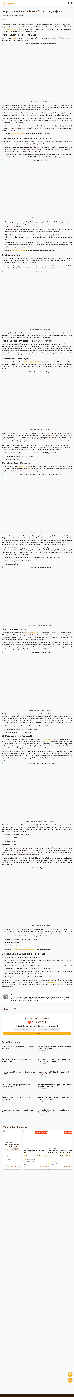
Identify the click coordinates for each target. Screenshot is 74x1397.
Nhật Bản (14, 1009)
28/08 (68, 1155)
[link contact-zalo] (70, 1380)
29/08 (38, 1155)
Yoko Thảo (21, 15)
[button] (37, 20)
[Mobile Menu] (71, 3)
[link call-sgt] (70, 1374)
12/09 (44, 1155)
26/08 (61, 1155)
